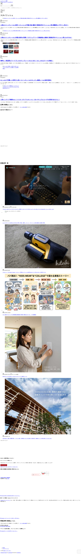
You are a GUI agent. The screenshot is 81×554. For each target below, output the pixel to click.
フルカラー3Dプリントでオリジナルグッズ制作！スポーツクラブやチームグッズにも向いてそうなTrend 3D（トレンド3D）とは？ (28, 209)
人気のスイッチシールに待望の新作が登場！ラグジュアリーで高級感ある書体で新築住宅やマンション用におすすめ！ (36, 37)
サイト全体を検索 (23, 107)
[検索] (1, 12)
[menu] (1, 4)
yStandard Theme (3, 552)
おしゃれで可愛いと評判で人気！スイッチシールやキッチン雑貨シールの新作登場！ (26, 80)
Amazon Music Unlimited (5, 477)
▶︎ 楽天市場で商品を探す (5, 526)
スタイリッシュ (6, 548)
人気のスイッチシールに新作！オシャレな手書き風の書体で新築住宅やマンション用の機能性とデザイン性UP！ (34, 25)
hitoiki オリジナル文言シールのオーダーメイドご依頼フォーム (15, 376)
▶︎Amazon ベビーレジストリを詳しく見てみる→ (10, 518)
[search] (12, 5)
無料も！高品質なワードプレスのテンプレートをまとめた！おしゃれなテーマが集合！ (26, 60)
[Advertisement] (33, 128)
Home (4, 547)
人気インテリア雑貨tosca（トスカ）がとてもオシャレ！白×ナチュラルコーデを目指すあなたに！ (30, 99)
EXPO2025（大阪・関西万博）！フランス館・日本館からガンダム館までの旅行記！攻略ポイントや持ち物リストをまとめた (27, 438)
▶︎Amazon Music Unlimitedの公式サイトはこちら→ (10, 495)
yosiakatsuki (10, 552)
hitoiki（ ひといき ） (7, 550)
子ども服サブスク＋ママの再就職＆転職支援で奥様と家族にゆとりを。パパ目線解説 (19, 314)
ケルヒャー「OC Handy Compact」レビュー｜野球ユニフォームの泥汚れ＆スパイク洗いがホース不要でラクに (24, 272)
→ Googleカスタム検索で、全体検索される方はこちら (11, 7)
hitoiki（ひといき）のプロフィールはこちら (9, 466)
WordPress (19, 552)
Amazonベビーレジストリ (5, 500)
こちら (8, 478)
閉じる (3, 10)
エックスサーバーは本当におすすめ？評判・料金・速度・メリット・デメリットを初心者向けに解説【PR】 (24, 222)
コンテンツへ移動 (3, 0)
